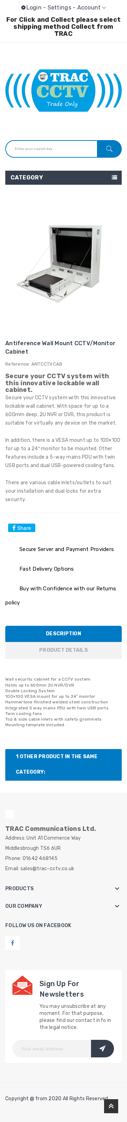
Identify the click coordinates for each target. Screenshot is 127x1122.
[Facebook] (12, 943)
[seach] (109, 149)
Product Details (63, 650)
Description (63, 634)
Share (24, 528)
